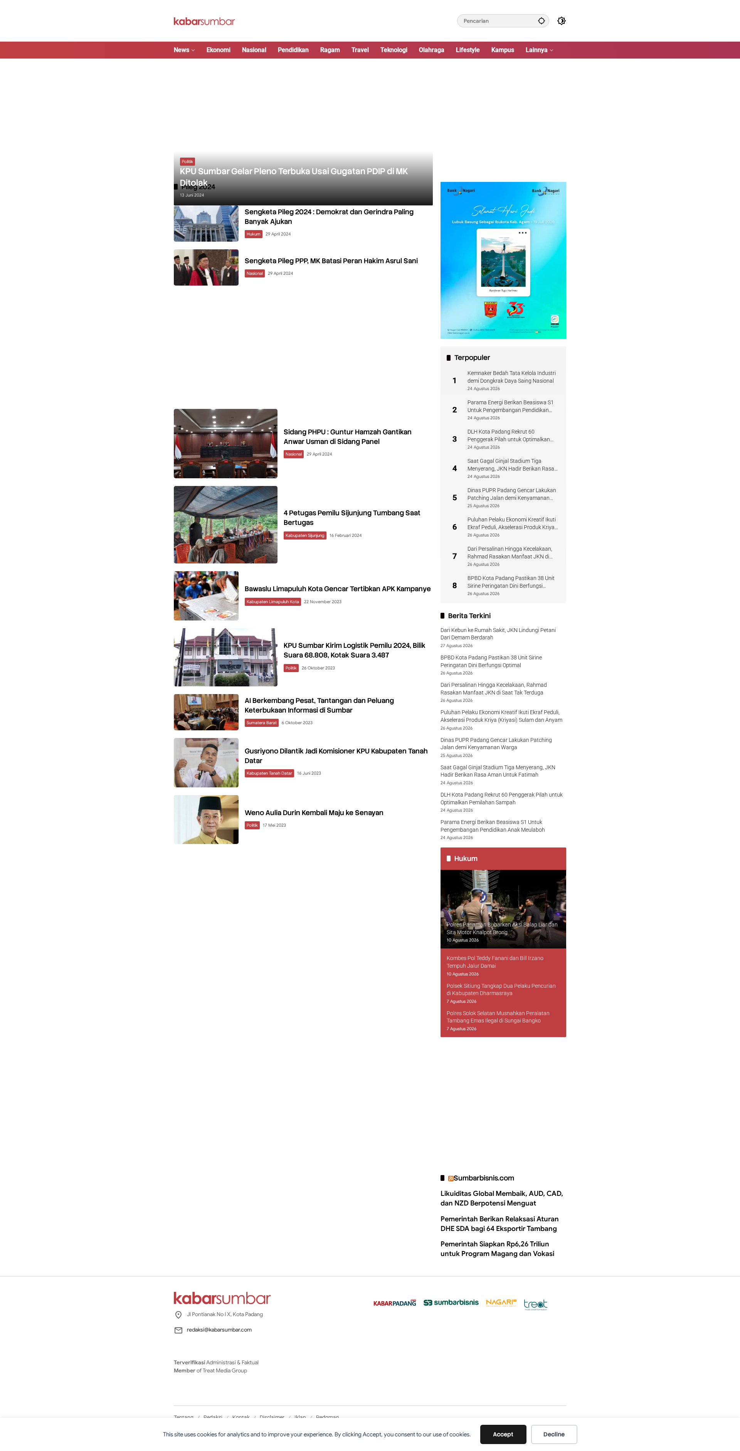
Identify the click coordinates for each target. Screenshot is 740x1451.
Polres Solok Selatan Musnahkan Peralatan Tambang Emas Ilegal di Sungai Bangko (498, 1017)
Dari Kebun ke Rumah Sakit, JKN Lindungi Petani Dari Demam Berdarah (498, 634)
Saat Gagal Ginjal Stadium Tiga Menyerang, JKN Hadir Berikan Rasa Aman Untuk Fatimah (511, 465)
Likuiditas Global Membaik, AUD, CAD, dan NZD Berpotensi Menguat (502, 1198)
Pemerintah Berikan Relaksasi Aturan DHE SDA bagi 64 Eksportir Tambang (500, 1224)
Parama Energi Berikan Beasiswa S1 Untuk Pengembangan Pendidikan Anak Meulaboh (511, 406)
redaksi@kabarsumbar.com (219, 1329)
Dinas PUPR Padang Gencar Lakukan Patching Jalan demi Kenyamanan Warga (512, 494)
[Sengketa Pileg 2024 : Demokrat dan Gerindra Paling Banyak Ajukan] (206, 223)
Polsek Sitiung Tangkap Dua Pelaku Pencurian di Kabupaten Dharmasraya (501, 990)
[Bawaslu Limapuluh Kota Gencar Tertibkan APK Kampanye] (206, 595)
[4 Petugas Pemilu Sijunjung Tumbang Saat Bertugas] (226, 525)
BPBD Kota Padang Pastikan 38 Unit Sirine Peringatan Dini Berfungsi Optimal (511, 582)
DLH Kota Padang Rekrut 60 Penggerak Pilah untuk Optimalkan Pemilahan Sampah (509, 436)
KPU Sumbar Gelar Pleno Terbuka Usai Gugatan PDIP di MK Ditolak (294, 177)
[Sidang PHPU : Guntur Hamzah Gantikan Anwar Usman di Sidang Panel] (226, 443)
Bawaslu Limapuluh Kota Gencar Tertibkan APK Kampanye (338, 588)
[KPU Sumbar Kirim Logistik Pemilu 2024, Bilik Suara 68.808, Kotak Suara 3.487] (226, 657)
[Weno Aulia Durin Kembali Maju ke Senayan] (206, 819)
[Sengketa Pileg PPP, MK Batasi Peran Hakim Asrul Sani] (206, 267)
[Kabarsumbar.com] (204, 20)
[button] (541, 20)
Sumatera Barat (262, 722)
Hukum (254, 234)
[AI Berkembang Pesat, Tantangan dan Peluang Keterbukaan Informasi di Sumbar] (206, 712)
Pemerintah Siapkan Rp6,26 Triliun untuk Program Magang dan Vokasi (497, 1249)
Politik (187, 161)
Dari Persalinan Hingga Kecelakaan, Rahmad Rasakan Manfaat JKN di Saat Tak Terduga (510, 553)
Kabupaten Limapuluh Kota (273, 601)
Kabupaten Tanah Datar (269, 773)
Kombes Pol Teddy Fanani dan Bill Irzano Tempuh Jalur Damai (495, 962)
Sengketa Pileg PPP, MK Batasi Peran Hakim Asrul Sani (331, 260)
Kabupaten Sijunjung (305, 535)
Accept (503, 1434)
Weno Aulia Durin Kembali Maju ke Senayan (314, 812)
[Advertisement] (370, 120)
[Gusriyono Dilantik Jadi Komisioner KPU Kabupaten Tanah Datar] (206, 762)
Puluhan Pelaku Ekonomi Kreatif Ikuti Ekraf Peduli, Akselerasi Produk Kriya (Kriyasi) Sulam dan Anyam (512, 523)
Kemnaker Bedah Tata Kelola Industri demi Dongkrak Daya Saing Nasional (512, 377)
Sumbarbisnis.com (484, 1178)
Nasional (255, 273)
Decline (554, 1434)
